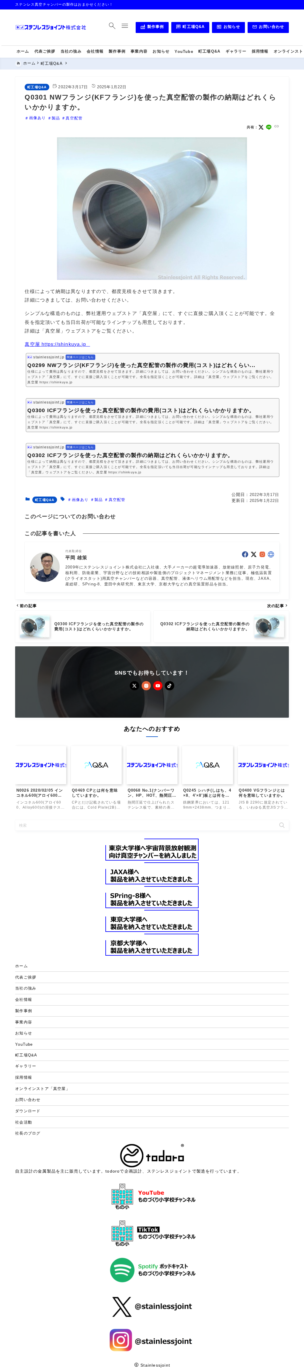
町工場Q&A (190, 28)
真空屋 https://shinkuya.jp (55, 344)
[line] (269, 127)
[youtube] (157, 685)
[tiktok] (169, 685)
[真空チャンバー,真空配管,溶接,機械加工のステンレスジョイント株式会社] (50, 27)
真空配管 (74, 118)
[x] (261, 127)
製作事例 (152, 28)
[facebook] (245, 554)
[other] (271, 554)
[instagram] (262, 554)
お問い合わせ (268, 28)
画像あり (37, 118)
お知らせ (228, 28)
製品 (56, 118)
